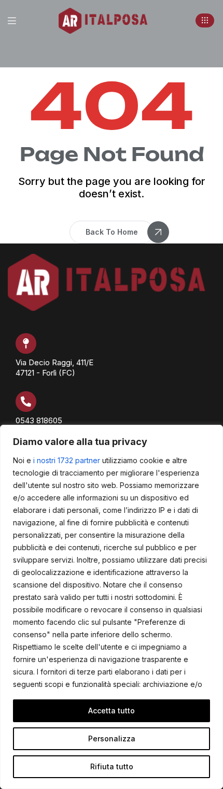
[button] (205, 20)
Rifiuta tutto (111, 766)
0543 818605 (39, 420)
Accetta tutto (111, 710)
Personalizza (111, 738)
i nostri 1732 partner (66, 460)
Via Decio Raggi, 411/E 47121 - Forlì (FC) (54, 367)
